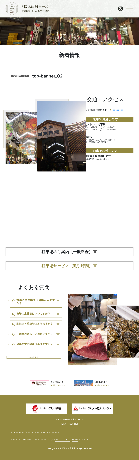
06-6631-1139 (118, 110)
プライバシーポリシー (62, 440)
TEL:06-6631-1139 (69, 423)
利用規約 (75, 440)
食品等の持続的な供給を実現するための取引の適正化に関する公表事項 (35, 432)
